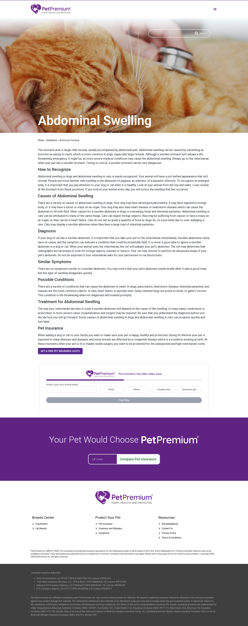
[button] (215, 9)
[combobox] (170, 33)
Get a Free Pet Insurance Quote (60, 351)
